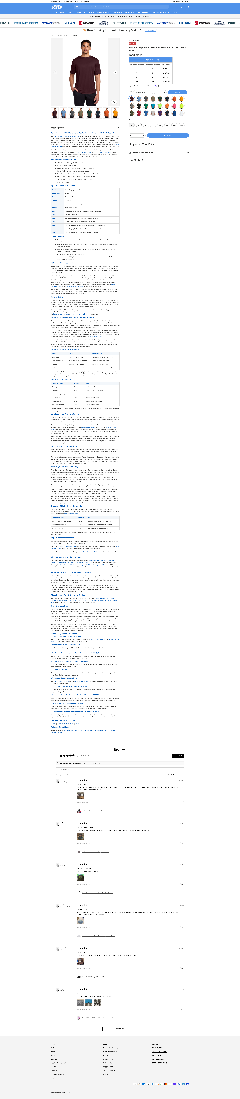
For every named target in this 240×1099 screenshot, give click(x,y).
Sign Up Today (134, 560)
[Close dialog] (146, 532)
